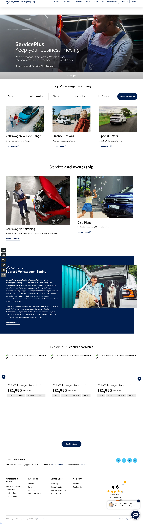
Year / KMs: (79, 96)
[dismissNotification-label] (138, 501)
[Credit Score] (3, 250)
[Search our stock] (3, 260)
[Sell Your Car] (3, 270)
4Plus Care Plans (34, 493)
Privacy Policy (41, 519)
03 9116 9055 (57, 465)
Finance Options (12, 496)
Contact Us (77, 487)
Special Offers (11, 493)
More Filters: (102, 96)
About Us (76, 484)
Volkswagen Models (13, 486)
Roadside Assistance (58, 490)
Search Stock (10, 490)
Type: (9, 96)
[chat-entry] (135, 514)
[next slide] (139, 379)
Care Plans (32, 490)
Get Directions (71, 444)
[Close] (3, 275)
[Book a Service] (3, 265)
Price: (55, 96)
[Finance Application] (3, 255)
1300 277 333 (84, 465)
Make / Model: (35, 96)
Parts (30, 487)
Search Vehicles (127, 96)
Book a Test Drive (57, 487)
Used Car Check (56, 493)
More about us (11, 322)
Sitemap (49, 519)
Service (31, 484)
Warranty (54, 484)
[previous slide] (3, 377)
